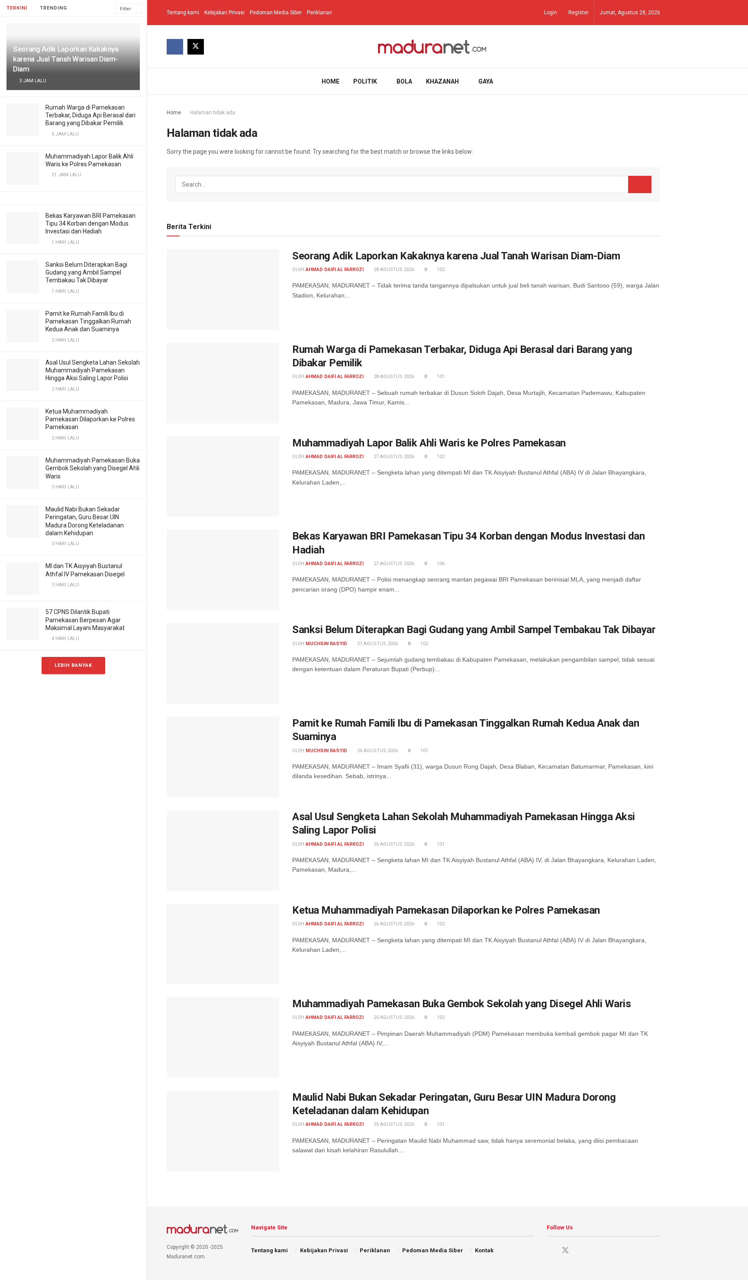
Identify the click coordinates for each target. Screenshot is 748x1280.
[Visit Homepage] (432, 46)
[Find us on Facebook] (175, 47)
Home (330, 81)
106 (440, 563)
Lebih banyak (73, 665)
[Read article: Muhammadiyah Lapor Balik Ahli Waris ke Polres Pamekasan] (223, 476)
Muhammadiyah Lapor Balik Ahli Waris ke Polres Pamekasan (429, 443)
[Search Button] (657, 81)
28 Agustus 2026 (393, 269)
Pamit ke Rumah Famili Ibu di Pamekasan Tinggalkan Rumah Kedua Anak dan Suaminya (88, 321)
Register (578, 13)
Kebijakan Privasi (224, 13)
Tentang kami (183, 13)
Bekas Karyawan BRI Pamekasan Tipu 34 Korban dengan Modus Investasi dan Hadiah (90, 223)
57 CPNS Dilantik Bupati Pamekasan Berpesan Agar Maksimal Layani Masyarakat (85, 619)
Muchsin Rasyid (326, 643)
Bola (404, 81)
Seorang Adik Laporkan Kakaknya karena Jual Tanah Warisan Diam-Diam (66, 59)
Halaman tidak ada (212, 113)
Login (550, 13)
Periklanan (319, 13)
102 (440, 269)
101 (440, 376)
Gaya (485, 81)
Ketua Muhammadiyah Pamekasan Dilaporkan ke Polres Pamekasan (90, 419)
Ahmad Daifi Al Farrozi (335, 269)
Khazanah (442, 81)
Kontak (484, 1250)
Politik (365, 81)
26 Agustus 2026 (377, 750)
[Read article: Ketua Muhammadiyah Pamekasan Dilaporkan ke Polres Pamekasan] (223, 944)
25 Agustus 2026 (393, 1017)
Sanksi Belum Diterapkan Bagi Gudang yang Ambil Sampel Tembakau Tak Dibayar (86, 272)
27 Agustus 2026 (393, 456)
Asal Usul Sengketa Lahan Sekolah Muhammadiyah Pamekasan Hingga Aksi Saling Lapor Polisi (92, 370)
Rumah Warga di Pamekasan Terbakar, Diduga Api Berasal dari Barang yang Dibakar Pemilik (90, 115)
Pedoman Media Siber (276, 13)
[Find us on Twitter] (195, 47)
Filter (125, 9)
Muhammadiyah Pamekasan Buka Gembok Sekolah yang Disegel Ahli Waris (92, 468)
